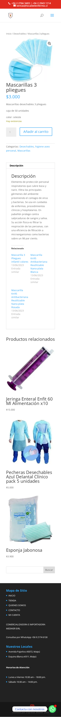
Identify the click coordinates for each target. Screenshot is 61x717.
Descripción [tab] (16, 165)
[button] (49, 43)
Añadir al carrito (35, 131)
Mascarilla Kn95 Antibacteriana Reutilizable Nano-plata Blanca (38, 263)
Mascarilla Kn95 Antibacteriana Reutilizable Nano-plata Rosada (19, 299)
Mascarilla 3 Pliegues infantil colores (19, 258)
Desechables (19, 33)
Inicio (9, 33)
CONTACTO (14, 610)
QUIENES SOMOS (17, 605)
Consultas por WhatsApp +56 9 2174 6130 (26, 637)
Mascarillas (23, 150)
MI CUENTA (14, 614)
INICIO (11, 595)
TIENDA (12, 600)
